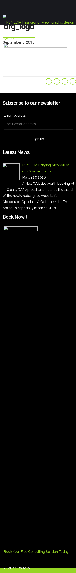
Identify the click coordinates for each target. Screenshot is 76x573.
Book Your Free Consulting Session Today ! (37, 552)
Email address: (15, 115)
